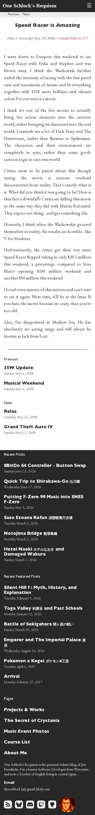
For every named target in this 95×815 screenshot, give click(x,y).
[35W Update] (43, 370)
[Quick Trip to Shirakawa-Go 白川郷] (45, 483)
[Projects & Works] (45, 709)
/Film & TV (78, 38)
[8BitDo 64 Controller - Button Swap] (45, 468)
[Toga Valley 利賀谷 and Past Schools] (45, 610)
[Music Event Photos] (45, 731)
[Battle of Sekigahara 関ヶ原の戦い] (45, 626)
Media (64, 38)
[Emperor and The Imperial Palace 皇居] (45, 644)
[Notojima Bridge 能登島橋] (45, 535)
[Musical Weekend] (43, 385)
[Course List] (45, 742)
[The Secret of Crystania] (45, 720)
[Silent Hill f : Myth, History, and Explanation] (45, 592)
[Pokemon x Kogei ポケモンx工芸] (45, 663)
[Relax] (43, 413)
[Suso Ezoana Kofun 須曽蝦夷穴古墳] (45, 520)
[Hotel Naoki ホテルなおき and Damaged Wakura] (45, 553)
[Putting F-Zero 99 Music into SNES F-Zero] (45, 501)
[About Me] (45, 752)
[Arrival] (45, 678)
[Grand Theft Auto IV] (43, 429)
